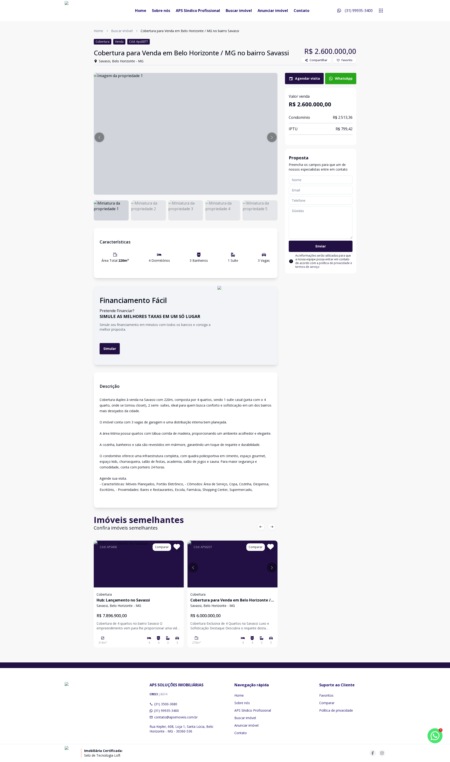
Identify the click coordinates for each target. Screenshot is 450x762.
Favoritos (326, 695)
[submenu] (380, 11)
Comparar (326, 703)
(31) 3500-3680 (165, 704)
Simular (109, 348)
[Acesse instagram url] (382, 753)
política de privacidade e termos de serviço (323, 265)
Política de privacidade (336, 710)
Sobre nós (161, 10)
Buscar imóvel (239, 10)
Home (140, 10)
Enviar (320, 246)
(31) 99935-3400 (166, 710)
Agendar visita (307, 78)
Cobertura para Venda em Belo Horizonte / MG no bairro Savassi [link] (190, 31)
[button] (99, 137)
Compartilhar (318, 60)
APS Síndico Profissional (198, 10)
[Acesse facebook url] (372, 753)
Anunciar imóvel (273, 10)
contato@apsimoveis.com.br (176, 717)
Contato (301, 10)
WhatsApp (343, 78)
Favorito (346, 60)
